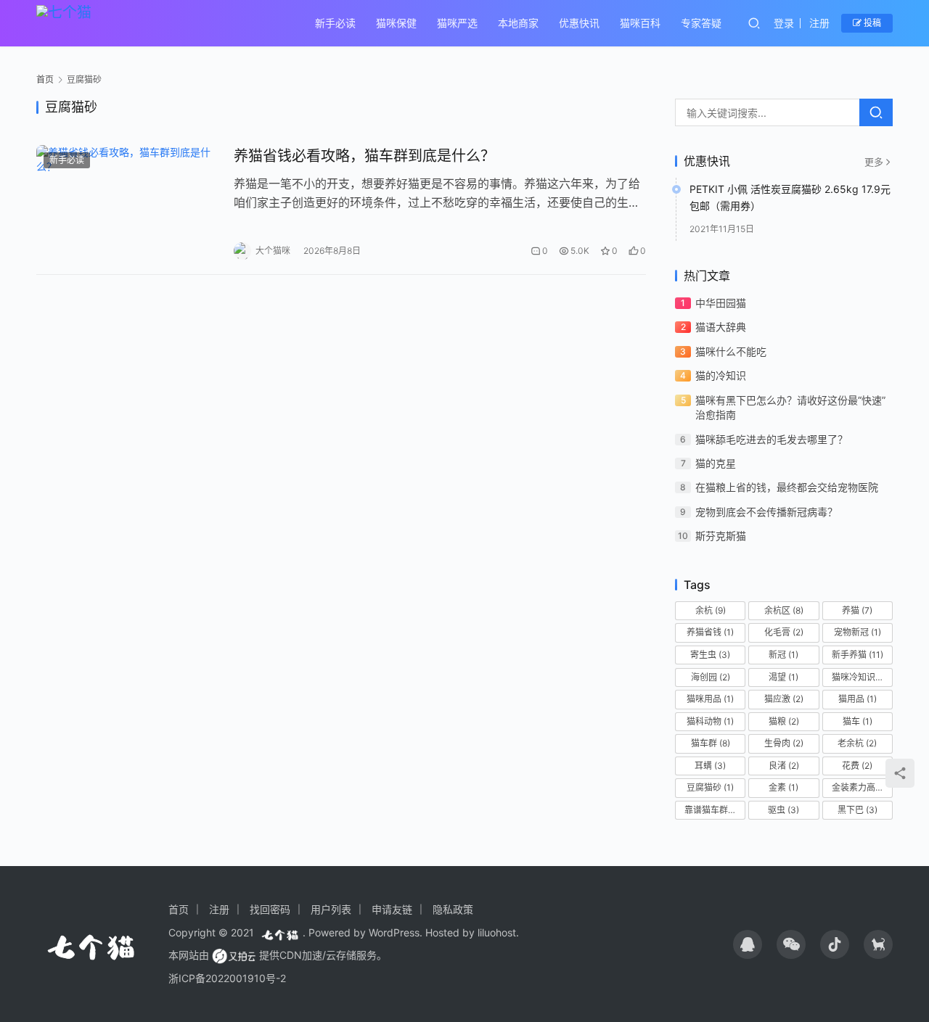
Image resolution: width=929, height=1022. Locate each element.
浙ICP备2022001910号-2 (227, 978)
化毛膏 (783, 632)
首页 (45, 79)
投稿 (871, 22)
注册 (819, 23)
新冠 (783, 654)
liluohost (497, 932)
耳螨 (710, 765)
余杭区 (783, 610)
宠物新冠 (857, 632)
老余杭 (857, 743)
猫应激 (783, 698)
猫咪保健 (396, 23)
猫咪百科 (640, 23)
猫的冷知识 (720, 375)
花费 (857, 765)
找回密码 (270, 909)
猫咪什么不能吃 (730, 351)
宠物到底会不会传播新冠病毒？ (766, 512)
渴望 (783, 677)
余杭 (710, 610)
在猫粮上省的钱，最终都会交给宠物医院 (786, 487)
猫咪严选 (457, 23)
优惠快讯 (579, 23)
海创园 (710, 677)
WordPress (394, 932)
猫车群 (710, 743)
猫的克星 (715, 463)
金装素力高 (860, 787)
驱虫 (783, 809)
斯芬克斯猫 (720, 535)
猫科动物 (710, 721)
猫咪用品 (710, 698)
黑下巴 (857, 809)
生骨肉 (783, 743)
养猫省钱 (710, 632)
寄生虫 (710, 654)
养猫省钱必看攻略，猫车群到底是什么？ (364, 156)
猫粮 (784, 721)
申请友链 (392, 909)
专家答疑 (701, 23)
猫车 (857, 721)
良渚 (784, 765)
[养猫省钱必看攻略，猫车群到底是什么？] (127, 202)
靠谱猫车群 (712, 809)
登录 (784, 23)
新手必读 (335, 23)
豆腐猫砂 (710, 787)
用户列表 (331, 909)
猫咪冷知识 (860, 677)
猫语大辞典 (720, 327)
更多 (873, 162)
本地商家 (518, 23)
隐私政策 (453, 909)
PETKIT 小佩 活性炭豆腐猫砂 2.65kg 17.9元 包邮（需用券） (790, 197)
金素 (783, 787)
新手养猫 (857, 654)
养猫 (857, 610)
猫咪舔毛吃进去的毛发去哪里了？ (771, 439)
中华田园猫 (720, 303)
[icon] (747, 944)
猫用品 (857, 698)
